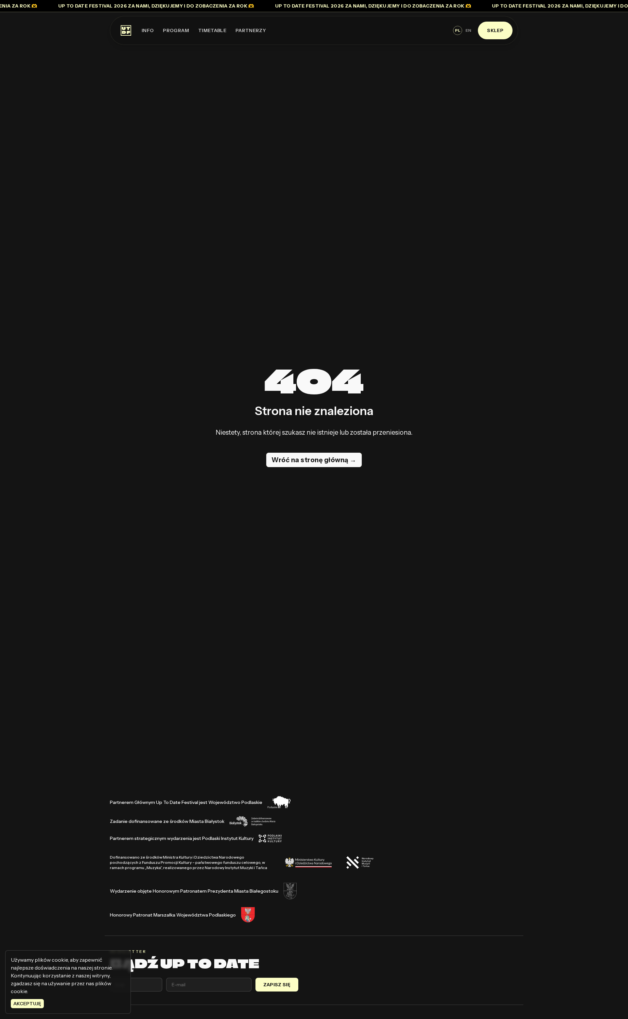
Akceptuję (27, 1004)
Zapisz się (277, 985)
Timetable (212, 30)
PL (458, 30)
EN (468, 30)
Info (148, 30)
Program (176, 30)
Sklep (495, 30)
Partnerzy (251, 30)
